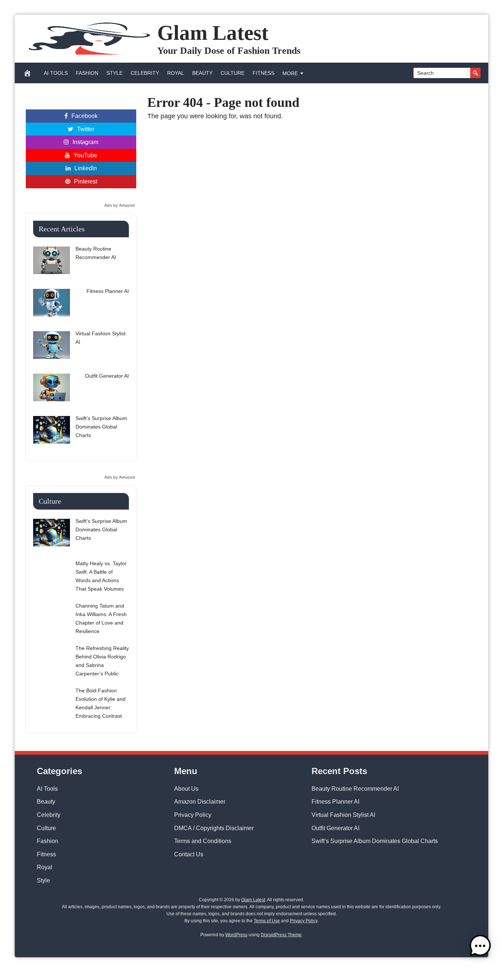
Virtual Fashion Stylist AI (343, 815)
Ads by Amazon (119, 205)
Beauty (202, 73)
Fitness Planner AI (335, 801)
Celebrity (145, 73)
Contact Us (188, 854)
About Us (186, 789)
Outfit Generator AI (335, 828)
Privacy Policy (192, 815)
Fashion (87, 73)
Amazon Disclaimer (199, 801)
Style (114, 73)
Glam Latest (212, 32)
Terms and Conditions (202, 841)
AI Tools (56, 73)
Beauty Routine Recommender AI (355, 789)
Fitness (263, 73)
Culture (233, 73)
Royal (175, 73)
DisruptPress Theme (281, 934)
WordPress (236, 934)
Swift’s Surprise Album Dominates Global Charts (375, 841)
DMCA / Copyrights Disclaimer (214, 828)
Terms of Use (267, 920)
